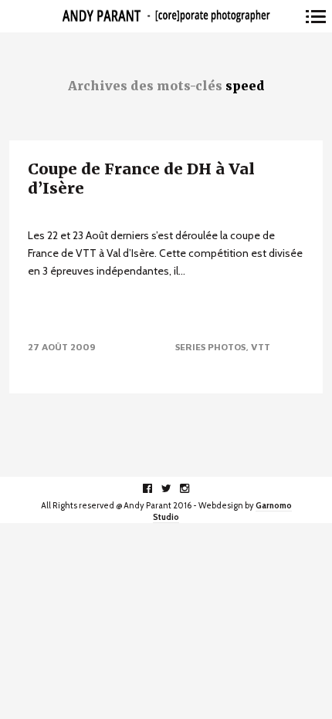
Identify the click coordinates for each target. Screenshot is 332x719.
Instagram (192, 488)
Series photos (210, 347)
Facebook (155, 488)
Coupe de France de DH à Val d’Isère (141, 178)
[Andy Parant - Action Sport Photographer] (166, 16)
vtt (260, 347)
